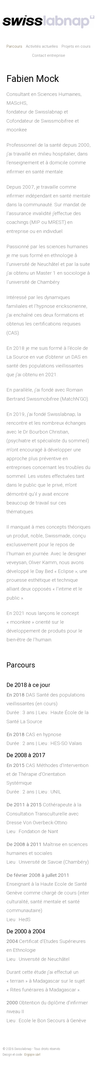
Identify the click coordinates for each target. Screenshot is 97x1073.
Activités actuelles (42, 46)
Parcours (14, 46)
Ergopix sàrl (32, 1054)
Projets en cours (76, 46)
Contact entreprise (48, 55)
